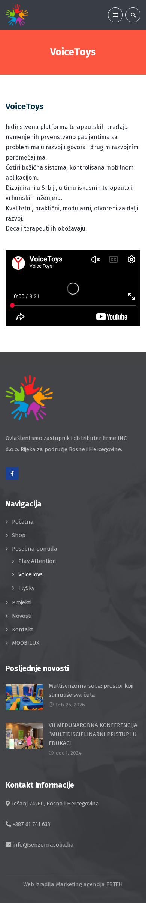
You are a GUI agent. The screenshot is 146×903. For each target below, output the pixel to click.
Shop (18, 535)
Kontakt (22, 629)
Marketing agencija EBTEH (89, 884)
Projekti (21, 602)
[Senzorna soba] (17, 15)
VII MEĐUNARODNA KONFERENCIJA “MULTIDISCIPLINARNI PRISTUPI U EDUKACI (93, 734)
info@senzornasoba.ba (43, 844)
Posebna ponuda (34, 548)
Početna (23, 521)
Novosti (21, 616)
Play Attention (37, 561)
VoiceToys (30, 574)
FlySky (26, 588)
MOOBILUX (25, 643)
